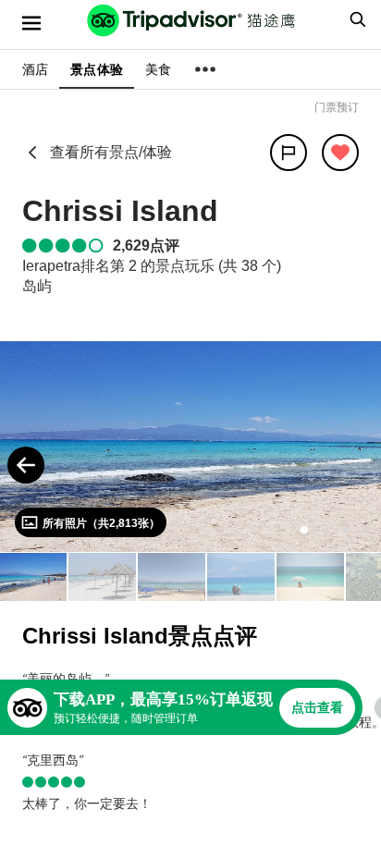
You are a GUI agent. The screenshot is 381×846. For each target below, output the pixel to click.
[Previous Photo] (25, 465)
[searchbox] (355, 19)
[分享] (288, 152)
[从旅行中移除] (340, 152)
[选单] (31, 23)
